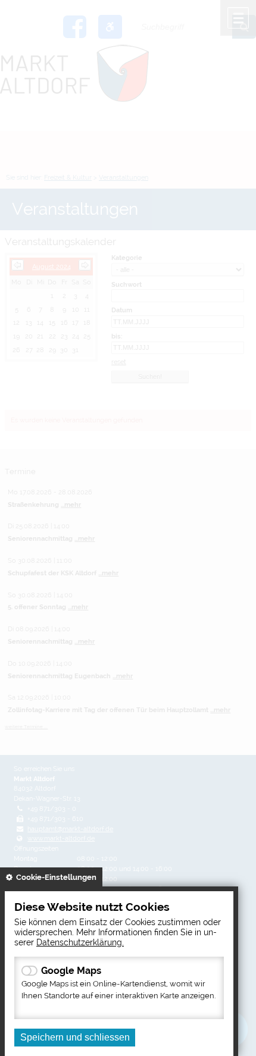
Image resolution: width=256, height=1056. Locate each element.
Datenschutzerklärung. (80, 942)
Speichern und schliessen (75, 1037)
